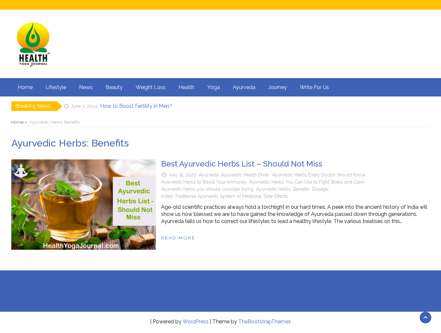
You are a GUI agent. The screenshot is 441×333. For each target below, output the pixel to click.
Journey (277, 87)
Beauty (114, 87)
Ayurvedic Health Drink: (245, 174)
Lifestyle (56, 87)
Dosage (320, 189)
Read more (178, 237)
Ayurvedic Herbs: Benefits (283, 189)
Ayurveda (244, 87)
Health (186, 87)
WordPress (195, 321)
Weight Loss (151, 87)
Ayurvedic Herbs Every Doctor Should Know (318, 174)
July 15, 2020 (182, 174)
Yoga (213, 87)
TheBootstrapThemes (264, 321)
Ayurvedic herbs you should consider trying (207, 189)
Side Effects (276, 196)
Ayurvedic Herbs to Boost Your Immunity (204, 182)
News (86, 87)
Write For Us (314, 87)
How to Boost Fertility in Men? (136, 106)
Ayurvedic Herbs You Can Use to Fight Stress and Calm (306, 182)
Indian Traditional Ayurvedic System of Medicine (211, 196)
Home (25, 87)
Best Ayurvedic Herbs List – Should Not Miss (241, 163)
